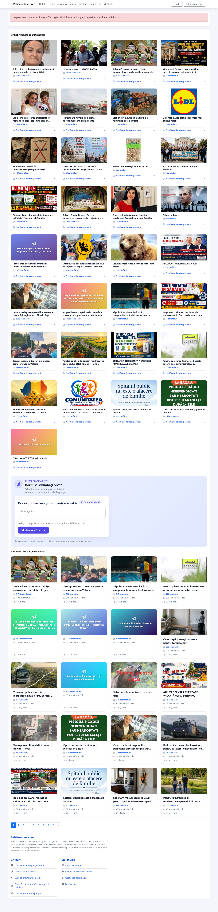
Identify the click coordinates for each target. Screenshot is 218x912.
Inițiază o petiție (194, 4)
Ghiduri (16, 859)
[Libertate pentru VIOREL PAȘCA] (84, 61)
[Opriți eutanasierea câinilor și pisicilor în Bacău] (184, 402)
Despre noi (95, 4)
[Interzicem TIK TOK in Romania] (34, 450)
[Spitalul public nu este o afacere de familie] (134, 402)
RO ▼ (45, 4)
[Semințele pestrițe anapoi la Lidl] (134, 158)
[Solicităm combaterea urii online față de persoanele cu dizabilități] (34, 62)
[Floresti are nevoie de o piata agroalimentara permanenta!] (84, 111)
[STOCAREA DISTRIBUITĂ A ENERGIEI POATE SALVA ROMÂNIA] (134, 354)
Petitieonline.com (24, 4)
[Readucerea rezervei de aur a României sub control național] (34, 402)
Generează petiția (35, 529)
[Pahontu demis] (184, 207)
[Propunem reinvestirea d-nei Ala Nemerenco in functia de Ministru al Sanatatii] (184, 305)
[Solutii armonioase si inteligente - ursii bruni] (134, 256)
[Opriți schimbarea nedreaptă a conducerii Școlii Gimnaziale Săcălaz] (134, 208)
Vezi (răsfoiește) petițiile (64, 4)
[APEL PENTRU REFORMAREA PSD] (184, 255)
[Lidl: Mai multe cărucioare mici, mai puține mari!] (184, 111)
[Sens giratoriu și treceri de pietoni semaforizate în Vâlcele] (34, 354)
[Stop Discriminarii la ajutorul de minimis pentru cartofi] (134, 111)
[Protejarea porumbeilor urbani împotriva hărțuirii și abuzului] (34, 256)
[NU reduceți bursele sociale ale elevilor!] (184, 159)
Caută (110, 4)
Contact (83, 4)
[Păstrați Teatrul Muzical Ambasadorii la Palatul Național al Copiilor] (34, 208)
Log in (177, 4)
